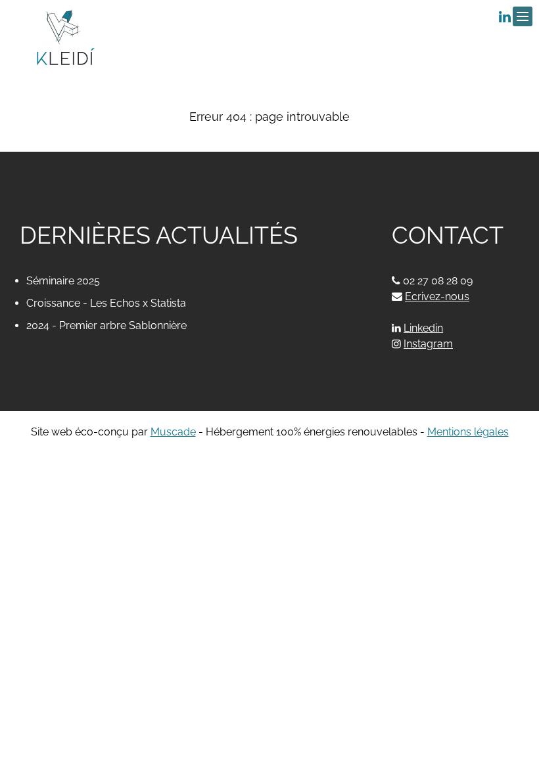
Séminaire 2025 (63, 281)
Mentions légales (468, 432)
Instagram (428, 344)
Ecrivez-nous (430, 296)
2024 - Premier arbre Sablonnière (106, 325)
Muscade (173, 432)
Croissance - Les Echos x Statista (106, 303)
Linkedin (423, 328)
